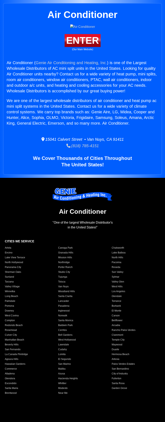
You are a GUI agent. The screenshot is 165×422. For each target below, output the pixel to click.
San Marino (64, 364)
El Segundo (64, 359)
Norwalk (62, 315)
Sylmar (115, 276)
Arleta (8, 247)
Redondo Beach (14, 325)
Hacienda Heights (68, 378)
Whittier (62, 383)
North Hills (117, 257)
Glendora (10, 378)
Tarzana (9, 281)
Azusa (61, 373)
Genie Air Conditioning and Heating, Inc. (71, 62)
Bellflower (117, 320)
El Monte (116, 310)
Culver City (11, 334)
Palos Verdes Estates (123, 364)
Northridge (64, 262)
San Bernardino (120, 368)
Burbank (116, 305)
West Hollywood (67, 339)
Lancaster (63, 301)
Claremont (117, 334)
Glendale (117, 296)
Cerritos (62, 330)
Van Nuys (63, 286)
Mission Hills (65, 257)
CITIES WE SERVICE (19, 241)
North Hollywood (14, 262)
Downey (9, 310)
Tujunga (62, 276)
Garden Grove (119, 388)
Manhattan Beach (14, 339)
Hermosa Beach (120, 354)
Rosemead (11, 330)
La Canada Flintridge (16, 354)
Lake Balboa (119, 252)
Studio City (64, 272)
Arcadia (116, 325)
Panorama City (13, 267)
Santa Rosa (118, 383)
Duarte (115, 349)
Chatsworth (118, 247)
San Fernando (13, 349)
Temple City (118, 339)
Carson (116, 315)
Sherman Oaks (13, 272)
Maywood (117, 344)
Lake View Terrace (15, 257)
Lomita (62, 354)
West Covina (12, 315)
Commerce (11, 368)
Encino (8, 252)
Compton (10, 320)
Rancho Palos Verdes (123, 330)
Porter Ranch (65, 267)
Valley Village (12, 286)
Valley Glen (118, 281)
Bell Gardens (65, 334)
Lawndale (63, 344)
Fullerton (116, 378)
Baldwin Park (65, 325)
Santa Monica (65, 320)
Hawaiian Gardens (15, 364)
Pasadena (63, 305)
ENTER (82, 40)
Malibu (62, 368)
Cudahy (62, 349)
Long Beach (11, 296)
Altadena (10, 373)
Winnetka (10, 291)
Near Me (63, 393)
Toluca (61, 281)
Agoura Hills (11, 359)
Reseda (116, 267)
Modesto (63, 388)
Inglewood (64, 310)
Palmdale (10, 301)
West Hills (117, 286)
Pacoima (116, 262)
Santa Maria (11, 388)
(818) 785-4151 (84, 146)
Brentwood (11, 393)
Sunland (9, 276)
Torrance (116, 301)
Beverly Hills (12, 344)
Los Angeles (118, 291)
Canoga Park (65, 247)
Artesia (115, 359)
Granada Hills (65, 252)
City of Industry (120, 373)
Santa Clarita (65, 296)
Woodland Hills (66, 291)
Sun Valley (117, 272)
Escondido (10, 383)
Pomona (9, 305)
